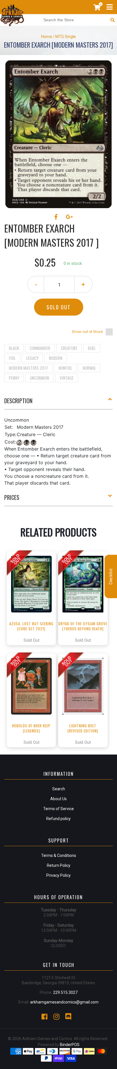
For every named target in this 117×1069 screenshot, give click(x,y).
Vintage (67, 378)
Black (14, 348)
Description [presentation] (18, 400)
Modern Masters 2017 (28, 368)
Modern (55, 358)
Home (46, 36)
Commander (40, 348)
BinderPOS (70, 1044)
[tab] (58, 402)
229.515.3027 (65, 992)
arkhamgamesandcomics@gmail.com (64, 1002)
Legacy (32, 358)
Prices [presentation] (11, 497)
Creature (69, 348)
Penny (14, 378)
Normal (89, 368)
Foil (12, 358)
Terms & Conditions (58, 855)
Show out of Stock (87, 331)
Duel (92, 348)
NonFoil (65, 368)
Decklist (110, 577)
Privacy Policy (58, 875)
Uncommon (39, 378)
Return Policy (58, 865)
